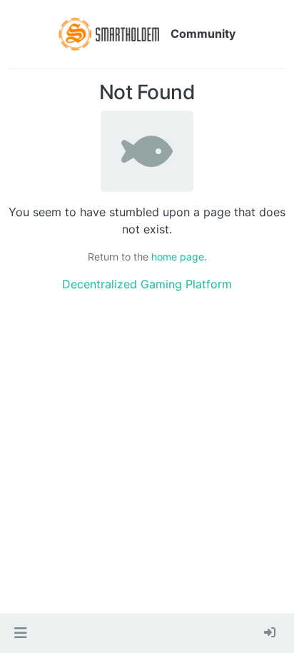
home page (177, 256)
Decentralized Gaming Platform (147, 284)
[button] (20, 633)
